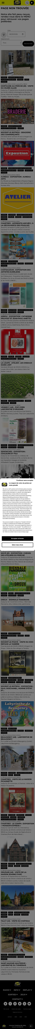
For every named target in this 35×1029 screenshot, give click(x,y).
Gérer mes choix (17, 545)
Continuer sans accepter (24, 480)
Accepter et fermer (17, 538)
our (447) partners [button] (11, 489)
